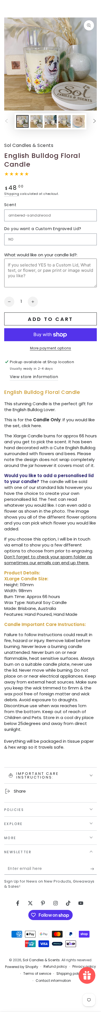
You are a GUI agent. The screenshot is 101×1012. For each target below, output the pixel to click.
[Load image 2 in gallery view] (36, 121)
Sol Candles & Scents (28, 145)
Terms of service (37, 973)
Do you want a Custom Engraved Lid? (42, 228)
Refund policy (55, 966)
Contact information (53, 980)
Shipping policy (69, 973)
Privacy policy (84, 966)
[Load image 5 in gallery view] (78, 121)
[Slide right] (94, 121)
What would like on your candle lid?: (40, 255)
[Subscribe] (93, 869)
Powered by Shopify (21, 967)
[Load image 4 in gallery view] (64, 121)
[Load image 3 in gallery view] (50, 121)
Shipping (11, 194)
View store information (34, 377)
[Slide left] (6, 121)
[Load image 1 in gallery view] (22, 121)
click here (31, 426)
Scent (10, 205)
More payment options (50, 348)
